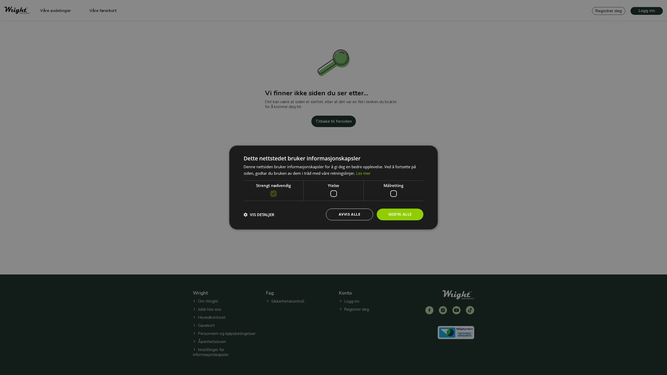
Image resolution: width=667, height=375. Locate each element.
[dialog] (333, 187)
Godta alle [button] (400, 214)
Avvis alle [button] (349, 214)
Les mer (363, 173)
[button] (259, 214)
